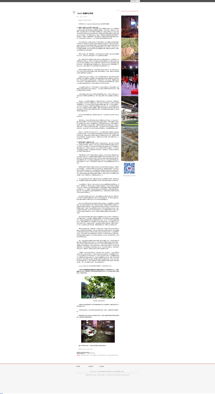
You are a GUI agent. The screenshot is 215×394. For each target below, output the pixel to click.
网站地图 (1, 393)
